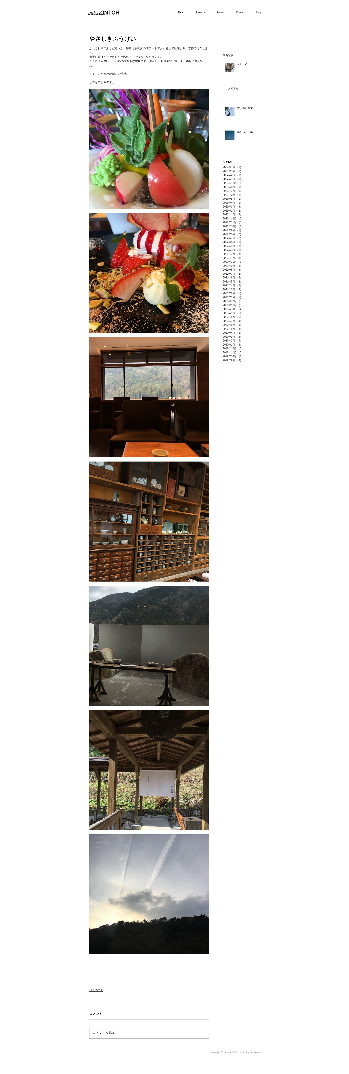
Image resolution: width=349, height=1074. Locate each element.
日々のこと (96, 990)
